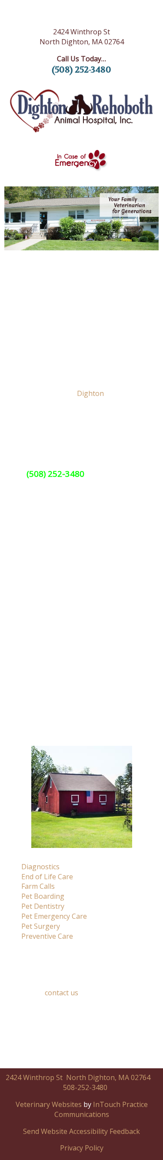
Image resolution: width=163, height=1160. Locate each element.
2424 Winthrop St (34, 1077)
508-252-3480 (85, 1087)
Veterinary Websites (49, 1104)
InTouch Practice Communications (101, 1109)
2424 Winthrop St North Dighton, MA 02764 (82, 37)
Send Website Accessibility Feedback (81, 1131)
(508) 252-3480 (81, 69)
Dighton (90, 393)
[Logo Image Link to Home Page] (81, 111)
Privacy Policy (81, 1148)
